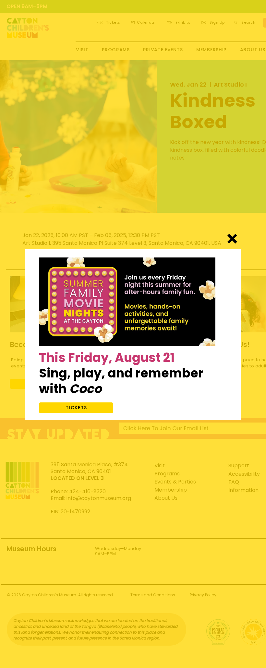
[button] (232, 239)
